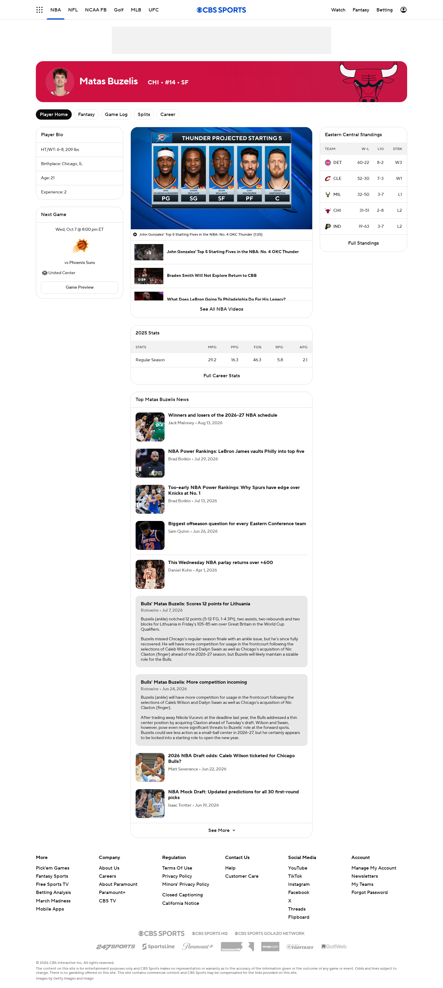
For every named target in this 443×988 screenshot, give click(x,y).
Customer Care (242, 883)
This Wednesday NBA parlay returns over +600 (220, 570)
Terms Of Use (177, 875)
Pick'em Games (52, 875)
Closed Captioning (182, 902)
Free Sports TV (52, 892)
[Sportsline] (159, 953)
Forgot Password (369, 900)
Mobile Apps (50, 916)
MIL (337, 194)
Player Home (54, 114)
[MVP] (270, 952)
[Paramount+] (198, 952)
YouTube (297, 875)
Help (230, 875)
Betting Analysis (53, 900)
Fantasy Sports (52, 883)
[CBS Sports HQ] (210, 940)
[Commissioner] (237, 952)
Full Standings (363, 243)
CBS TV (107, 908)
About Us (109, 875)
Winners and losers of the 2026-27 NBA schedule (222, 422)
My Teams (362, 892)
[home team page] (79, 246)
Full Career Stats (221, 383)
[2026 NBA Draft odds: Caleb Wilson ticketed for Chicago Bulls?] (150, 774)
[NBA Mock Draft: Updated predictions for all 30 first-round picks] (150, 810)
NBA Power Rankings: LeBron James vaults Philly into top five (236, 459)
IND (337, 226)
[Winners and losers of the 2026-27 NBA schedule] (150, 434)
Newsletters (364, 883)
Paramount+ (112, 900)
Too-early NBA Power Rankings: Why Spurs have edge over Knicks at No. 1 (234, 497)
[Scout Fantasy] (300, 954)
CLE (337, 178)
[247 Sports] (115, 953)
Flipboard (298, 924)
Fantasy (86, 114)
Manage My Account (373, 875)
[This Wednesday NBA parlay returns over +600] (150, 581)
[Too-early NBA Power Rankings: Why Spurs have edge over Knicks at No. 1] (150, 506)
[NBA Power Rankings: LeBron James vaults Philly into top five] (150, 470)
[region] (221, 178)
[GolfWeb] (334, 954)
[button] (141, 221)
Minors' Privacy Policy (185, 892)
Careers (107, 883)
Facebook (298, 900)
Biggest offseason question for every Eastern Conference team (237, 531)
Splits (144, 114)
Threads (297, 916)
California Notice (180, 911)
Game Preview (80, 287)
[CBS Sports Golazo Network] (270, 940)
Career (167, 114)
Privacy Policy (177, 883)
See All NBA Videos (221, 309)
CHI (337, 210)
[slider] (221, 212)
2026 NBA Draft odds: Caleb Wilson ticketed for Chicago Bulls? (231, 766)
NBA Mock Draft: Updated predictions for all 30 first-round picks (233, 802)
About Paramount (118, 892)
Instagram (299, 892)
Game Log (116, 114)
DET (337, 162)
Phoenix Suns (82, 262)
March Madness (53, 908)
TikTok (295, 883)
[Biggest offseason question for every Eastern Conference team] (150, 542)
